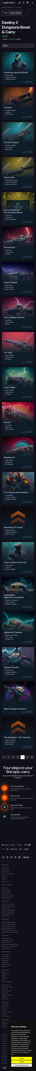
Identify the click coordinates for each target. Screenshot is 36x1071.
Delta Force (5, 970)
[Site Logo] (8, 2)
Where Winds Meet (7, 1012)
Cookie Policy (5, 871)
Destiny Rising (5, 974)
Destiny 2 (10, 7)
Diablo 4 (4, 975)
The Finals (4, 1008)
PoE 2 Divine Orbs (6, 948)
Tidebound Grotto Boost (8, 906)
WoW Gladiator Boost (7, 914)
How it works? (15, 13)
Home (3, 7)
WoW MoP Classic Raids (8, 926)
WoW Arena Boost (7, 894)
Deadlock (4, 966)
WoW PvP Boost (6, 892)
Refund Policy (5, 870)
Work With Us (5, 881)
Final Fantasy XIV (6, 991)
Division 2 (4, 977)
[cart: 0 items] (28, 2)
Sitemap (4, 879)
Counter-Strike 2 (6, 964)
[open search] (24, 2)
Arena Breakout (6, 958)
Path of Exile (5, 1004)
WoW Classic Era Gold (8, 940)
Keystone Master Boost (8, 912)
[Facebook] (3, 857)
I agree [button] (22, 1058)
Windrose (4, 1014)
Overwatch (5, 1002)
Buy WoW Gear (6, 916)
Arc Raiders (5, 956)
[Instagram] (7, 857)
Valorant (4, 1010)
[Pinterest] (11, 857)
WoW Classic (5, 1019)
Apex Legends (6, 954)
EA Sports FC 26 (6, 985)
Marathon (4, 997)
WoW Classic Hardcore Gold (9, 946)
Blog (27, 857)
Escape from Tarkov (7, 987)
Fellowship (4, 989)
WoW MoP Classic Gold (8, 928)
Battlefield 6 (5, 960)
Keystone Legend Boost (8, 910)
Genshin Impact (6, 1016)
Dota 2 (3, 979)
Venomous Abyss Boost (8, 904)
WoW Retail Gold (6, 938)
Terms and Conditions (8, 873)
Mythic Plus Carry (6, 898)
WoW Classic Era (6, 1023)
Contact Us (5, 877)
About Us (4, 875)
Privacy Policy (5, 868)
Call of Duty (5, 962)
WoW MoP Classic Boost (8, 922)
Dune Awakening (6, 981)
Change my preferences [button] (21, 1065)
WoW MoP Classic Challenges (10, 932)
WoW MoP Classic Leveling (9, 924)
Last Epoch (5, 993)
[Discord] (19, 857)
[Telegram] (15, 857)
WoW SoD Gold (6, 942)
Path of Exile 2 (5, 1006)
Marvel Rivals (5, 999)
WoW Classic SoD (6, 1027)
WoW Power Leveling (7, 896)
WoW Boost (5, 888)
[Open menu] (32, 2)
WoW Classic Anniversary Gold (10, 944)
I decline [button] (21, 1061)
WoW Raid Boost (6, 890)
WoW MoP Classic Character (9, 930)
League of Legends (7, 995)
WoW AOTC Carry (6, 908)
